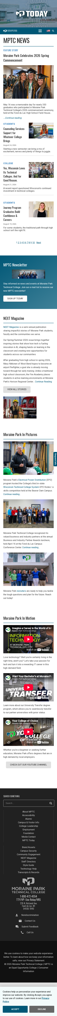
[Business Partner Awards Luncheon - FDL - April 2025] (28, 527)
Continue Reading (43, 381)
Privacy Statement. (36, 960)
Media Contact (29, 837)
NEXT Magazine (11, 327)
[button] (40, 31)
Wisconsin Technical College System (21, 487)
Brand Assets (28, 847)
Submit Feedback (30, 926)
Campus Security (28, 851)
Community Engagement (28, 854)
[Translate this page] (48, 31)
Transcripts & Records (28, 872)
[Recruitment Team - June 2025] (28, 585)
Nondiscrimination (30, 915)
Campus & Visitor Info (28, 822)
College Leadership (28, 826)
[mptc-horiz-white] (10, 31)
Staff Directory (28, 861)
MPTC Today (28, 840)
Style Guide (28, 865)
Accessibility (28, 815)
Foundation (28, 833)
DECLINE (42, 1009)
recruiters (21, 591)
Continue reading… (12, 494)
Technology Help (28, 869)
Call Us (30, 932)
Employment (29, 829)
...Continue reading (12, 118)
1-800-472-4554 (28, 896)
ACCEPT (15, 1009)
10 (33, 242)
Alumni (28, 819)
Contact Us (30, 921)
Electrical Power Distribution (32, 480)
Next (38, 242)
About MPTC (28, 812)
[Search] (50, 803)
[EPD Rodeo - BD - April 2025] (28, 474)
